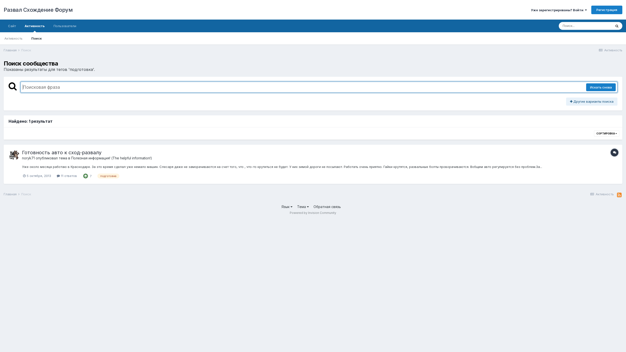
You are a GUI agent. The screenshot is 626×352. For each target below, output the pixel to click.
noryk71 (28, 158)
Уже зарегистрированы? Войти (558, 10)
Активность (35, 26)
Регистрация (606, 10)
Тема (302, 207)
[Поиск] (617, 26)
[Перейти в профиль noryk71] (14, 155)
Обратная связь (327, 207)
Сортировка (605, 133)
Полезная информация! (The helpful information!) (111, 158)
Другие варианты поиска (593, 101)
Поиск (36, 38)
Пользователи (65, 26)
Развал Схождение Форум (38, 10)
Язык (286, 207)
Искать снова (601, 87)
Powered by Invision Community (313, 213)
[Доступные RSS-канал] (619, 195)
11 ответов (68, 176)
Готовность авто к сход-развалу (61, 152)
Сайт (12, 26)
